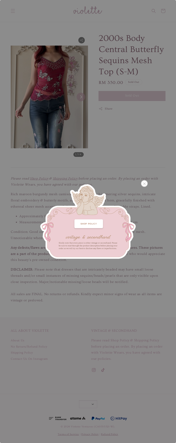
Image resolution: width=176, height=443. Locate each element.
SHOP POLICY (88, 224)
